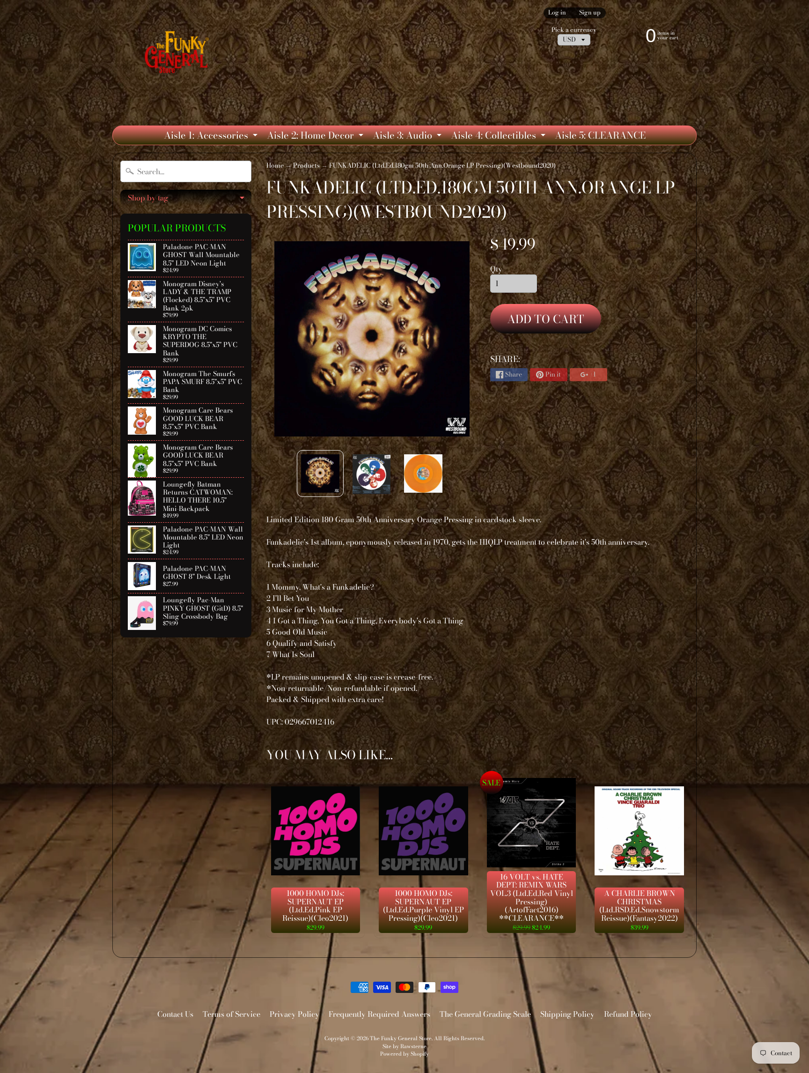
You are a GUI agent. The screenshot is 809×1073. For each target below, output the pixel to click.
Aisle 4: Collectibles (499, 136)
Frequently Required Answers (379, 1014)
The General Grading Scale (485, 1014)
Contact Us (175, 1014)
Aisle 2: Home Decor (316, 136)
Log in (557, 13)
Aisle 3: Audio (408, 136)
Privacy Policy (294, 1014)
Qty (496, 268)
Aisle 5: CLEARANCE (600, 135)
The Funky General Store (401, 1038)
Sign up (590, 13)
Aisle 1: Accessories (212, 136)
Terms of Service (231, 1014)
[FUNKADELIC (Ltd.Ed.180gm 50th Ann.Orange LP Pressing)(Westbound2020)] (320, 473)
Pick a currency (574, 29)
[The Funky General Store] (178, 54)
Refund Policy (628, 1014)
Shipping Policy (567, 1014)
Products (306, 165)
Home (275, 165)
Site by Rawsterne (404, 1046)
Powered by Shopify (404, 1054)
